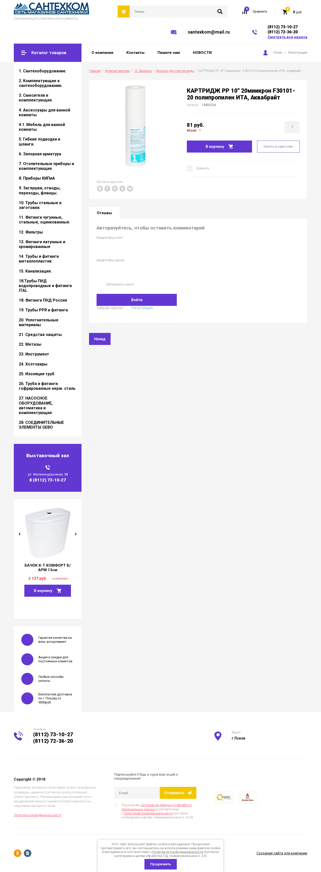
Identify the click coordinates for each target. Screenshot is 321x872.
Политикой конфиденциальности (148, 813)
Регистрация (297, 52)
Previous (19, 534)
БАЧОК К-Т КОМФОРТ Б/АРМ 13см (48, 567)
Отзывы (104, 213)
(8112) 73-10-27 (283, 27)
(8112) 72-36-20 (283, 32)
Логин (277, 52)
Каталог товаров (48, 52)
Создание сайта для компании (282, 853)
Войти (136, 300)
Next (76, 534)
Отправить (174, 793)
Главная (95, 71)
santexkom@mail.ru (209, 32)
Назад (100, 339)
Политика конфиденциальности (37, 815)
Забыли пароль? (110, 308)
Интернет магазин (117, 71)
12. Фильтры (143, 71)
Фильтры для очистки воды (175, 71)
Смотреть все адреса (287, 37)
